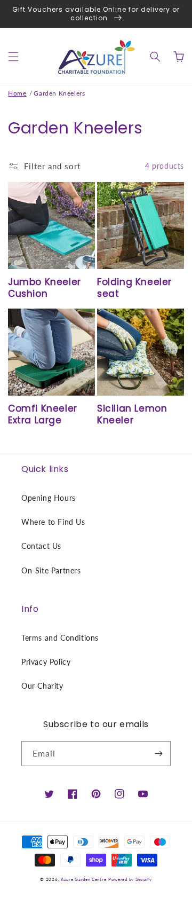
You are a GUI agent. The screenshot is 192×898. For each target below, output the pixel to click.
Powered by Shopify (130, 879)
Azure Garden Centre (83, 879)
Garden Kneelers (59, 93)
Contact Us (41, 545)
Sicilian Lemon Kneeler (132, 414)
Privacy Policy (45, 661)
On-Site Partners (51, 570)
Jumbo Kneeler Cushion (44, 288)
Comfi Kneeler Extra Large (42, 414)
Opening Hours (48, 497)
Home (17, 93)
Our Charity (42, 685)
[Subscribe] (158, 753)
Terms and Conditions (60, 637)
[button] (13, 56)
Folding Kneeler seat (134, 288)
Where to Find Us (53, 521)
